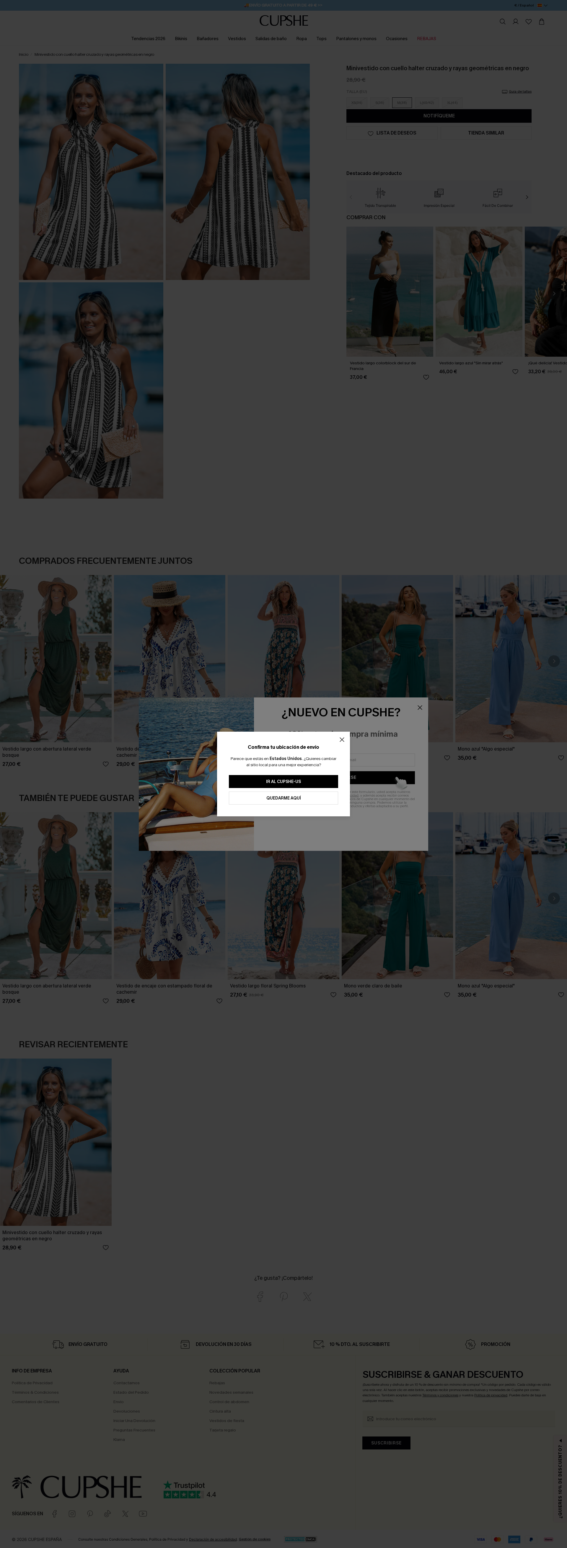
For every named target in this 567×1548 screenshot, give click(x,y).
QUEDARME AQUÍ (283, 798)
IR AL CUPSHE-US (283, 781)
